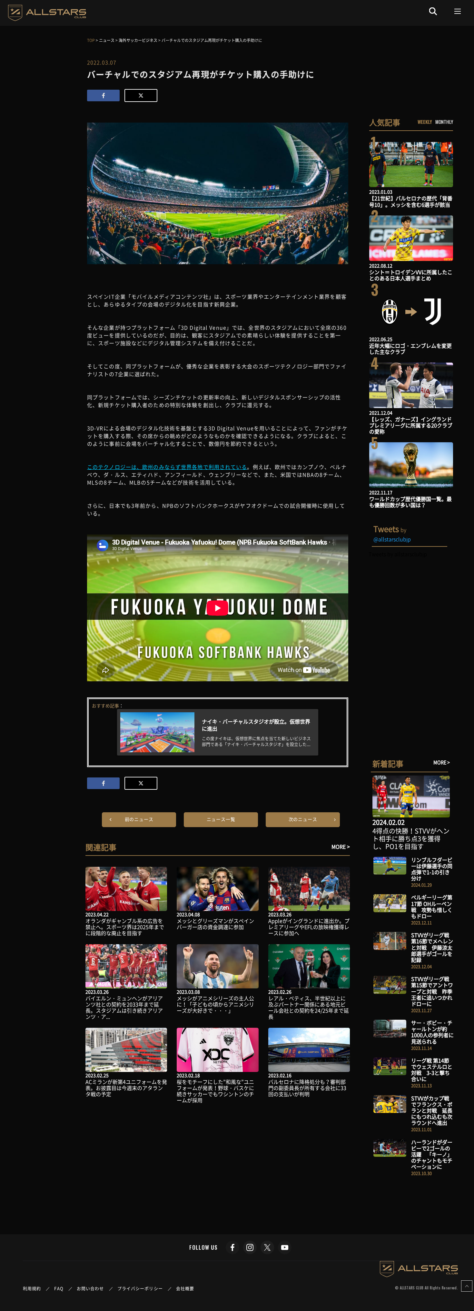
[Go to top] (466, 1286)
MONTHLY (444, 121)
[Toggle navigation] (458, 11)
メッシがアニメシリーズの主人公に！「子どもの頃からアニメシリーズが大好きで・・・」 (215, 1004)
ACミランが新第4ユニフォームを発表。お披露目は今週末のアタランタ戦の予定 (126, 1088)
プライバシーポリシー (140, 1288)
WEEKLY (425, 121)
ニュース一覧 (221, 819)
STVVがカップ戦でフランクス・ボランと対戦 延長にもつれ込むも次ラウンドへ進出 (431, 1110)
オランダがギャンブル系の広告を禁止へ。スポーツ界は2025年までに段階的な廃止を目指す (124, 927)
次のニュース (303, 819)
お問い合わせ (90, 1288)
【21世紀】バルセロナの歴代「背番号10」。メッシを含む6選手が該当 (410, 201)
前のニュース (139, 819)
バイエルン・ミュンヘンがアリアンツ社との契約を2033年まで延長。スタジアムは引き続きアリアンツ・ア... (124, 1007)
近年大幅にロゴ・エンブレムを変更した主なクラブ (410, 348)
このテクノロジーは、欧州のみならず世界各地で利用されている (167, 467)
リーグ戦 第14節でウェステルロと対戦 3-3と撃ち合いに (431, 1069)
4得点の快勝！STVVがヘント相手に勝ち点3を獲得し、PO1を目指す (410, 838)
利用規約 (32, 1288)
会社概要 (185, 1288)
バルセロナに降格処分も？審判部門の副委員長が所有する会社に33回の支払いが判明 (307, 1088)
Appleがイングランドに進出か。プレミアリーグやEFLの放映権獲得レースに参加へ (309, 927)
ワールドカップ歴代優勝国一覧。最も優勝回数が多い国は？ (410, 502)
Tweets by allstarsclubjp (398, 554)
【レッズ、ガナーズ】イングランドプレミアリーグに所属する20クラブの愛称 (410, 425)
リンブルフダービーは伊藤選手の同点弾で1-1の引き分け (431, 869)
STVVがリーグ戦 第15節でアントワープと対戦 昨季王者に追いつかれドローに (432, 991)
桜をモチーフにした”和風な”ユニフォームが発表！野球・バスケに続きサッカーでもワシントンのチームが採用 (215, 1091)
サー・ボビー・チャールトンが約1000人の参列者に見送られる (432, 1032)
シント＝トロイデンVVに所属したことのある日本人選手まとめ (410, 275)
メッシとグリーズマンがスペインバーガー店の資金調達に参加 (215, 924)
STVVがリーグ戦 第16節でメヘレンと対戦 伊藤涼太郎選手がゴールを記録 (432, 947)
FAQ (58, 1288)
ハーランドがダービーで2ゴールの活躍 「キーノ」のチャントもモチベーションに (431, 1154)
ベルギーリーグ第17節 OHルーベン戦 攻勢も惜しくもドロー (431, 906)
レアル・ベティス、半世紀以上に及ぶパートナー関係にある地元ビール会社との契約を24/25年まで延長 (308, 1007)
